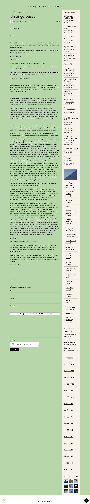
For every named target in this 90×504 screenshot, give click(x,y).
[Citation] (27, 314)
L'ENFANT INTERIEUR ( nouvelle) (69, 320)
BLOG (29, 7)
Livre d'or (36, 7)
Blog (18, 12)
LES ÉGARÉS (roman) (69, 289)
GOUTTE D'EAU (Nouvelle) (70, 270)
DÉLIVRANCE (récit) (70, 282)
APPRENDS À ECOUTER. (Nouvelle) (70, 222)
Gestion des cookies (45, 501)
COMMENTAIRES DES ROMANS (71, 235)
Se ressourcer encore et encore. (70, 109)
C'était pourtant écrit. (69, 37)
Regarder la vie (69, 47)
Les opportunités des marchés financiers (70, 81)
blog (12, 280)
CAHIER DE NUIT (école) (71, 276)
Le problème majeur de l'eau (71, 119)
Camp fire (67, 91)
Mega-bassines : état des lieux (69, 70)
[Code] (44, 314)
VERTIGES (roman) (69, 295)
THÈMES (68, 207)
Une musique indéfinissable (69, 17)
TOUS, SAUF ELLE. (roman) (70, 229)
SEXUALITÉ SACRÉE (69, 302)
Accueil (12, 12)
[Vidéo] (42, 314)
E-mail (12, 298)
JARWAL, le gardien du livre (70, 248)
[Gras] (11, 314)
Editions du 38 (46, 7)
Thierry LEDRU (19, 21)
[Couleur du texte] (24, 314)
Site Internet (14, 306)
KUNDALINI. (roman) (69, 201)
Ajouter (14, 350)
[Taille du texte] (20, 314)
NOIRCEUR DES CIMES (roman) (70, 308)
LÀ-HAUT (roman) (69, 263)
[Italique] (14, 314)
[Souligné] (17, 314)
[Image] (39, 314)
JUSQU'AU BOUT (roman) (71, 242)
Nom (11, 291)
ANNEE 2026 (70, 358)
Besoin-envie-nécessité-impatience (69, 159)
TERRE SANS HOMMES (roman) (69, 194)
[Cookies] (4, 500)
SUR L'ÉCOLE (70, 313)
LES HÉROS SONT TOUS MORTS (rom (70, 185)
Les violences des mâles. (70, 27)
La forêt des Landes (71, 149)
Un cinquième (68, 99)
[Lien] (33, 314)
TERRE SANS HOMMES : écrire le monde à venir (70, 138)
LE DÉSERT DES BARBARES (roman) (70, 213)
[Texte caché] (36, 314)
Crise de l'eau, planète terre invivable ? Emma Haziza (70, 58)
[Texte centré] (30, 314)
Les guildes (68, 128)
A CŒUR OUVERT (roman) (68, 256)
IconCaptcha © (36, 345)
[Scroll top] (86, 500)
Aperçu (51, 314)
